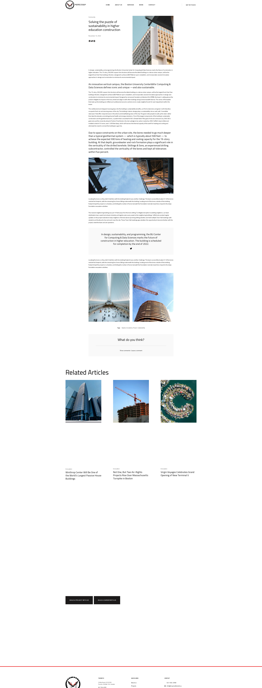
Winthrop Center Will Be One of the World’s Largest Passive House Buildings (83, 475)
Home (108, 5)
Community (92, 17)
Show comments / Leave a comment (131, 350)
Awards (124, 328)
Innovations (129, 328)
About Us (118, 5)
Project (135, 328)
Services (130, 5)
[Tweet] (131, 249)
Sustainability (141, 328)
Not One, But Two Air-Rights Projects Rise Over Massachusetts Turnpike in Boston (130, 475)
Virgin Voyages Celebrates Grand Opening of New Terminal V (177, 473)
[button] (90, 41)
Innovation (69, 469)
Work (141, 5)
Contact (152, 5)
